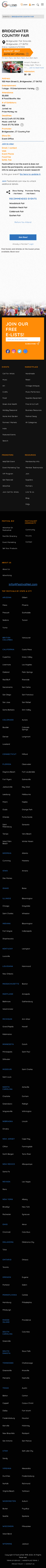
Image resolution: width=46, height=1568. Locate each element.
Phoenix (25, 605)
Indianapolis (27, 931)
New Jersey (9, 1139)
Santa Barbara (8, 710)
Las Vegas (26, 1181)
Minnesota (8, 1044)
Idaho (6, 888)
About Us (6, 563)
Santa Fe (6, 1171)
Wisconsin (8, 1526)
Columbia (26, 1332)
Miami (5, 802)
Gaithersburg (27, 1001)
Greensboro (7, 1104)
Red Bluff (6, 679)
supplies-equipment (34, 398)
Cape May (26, 1139)
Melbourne (26, 794)
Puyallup (25, 1508)
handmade (30, 374)
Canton (25, 1395)
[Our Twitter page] (20, 351)
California (8, 649)
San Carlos (26, 687)
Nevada (6, 1181)
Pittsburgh (7, 1310)
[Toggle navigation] (42, 4)
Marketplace (31, 367)
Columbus (26, 1232)
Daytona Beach (9, 772)
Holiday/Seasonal (10, 410)
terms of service (13, 1560)
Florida (7, 764)
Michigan (7, 1019)
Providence (26, 1320)
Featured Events (9, 435)
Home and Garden (10, 416)
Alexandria (26, 1468)
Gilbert (24, 597)
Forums (29, 536)
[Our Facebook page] (8, 351)
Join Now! (23, 237)
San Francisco (27, 694)
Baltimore (6, 1001)
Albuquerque (27, 1164)
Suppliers (29, 480)
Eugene (25, 1277)
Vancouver (26, 637)
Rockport (25, 1433)
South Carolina (8, 1333)
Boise (24, 888)
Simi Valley (26, 710)
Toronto (6, 1267)
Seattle (5, 1516)
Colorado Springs (25, 728)
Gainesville (26, 779)
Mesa (5, 605)
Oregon (7, 1277)
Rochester (7, 1214)
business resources (34, 410)
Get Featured (8, 480)
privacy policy (17, 1564)
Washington (9, 1501)
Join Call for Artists (11, 492)
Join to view (7, 143)
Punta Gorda (27, 817)
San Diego (7, 694)
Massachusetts (10, 984)
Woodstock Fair (17, 203)
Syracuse (26, 1214)
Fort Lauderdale (28, 772)
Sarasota (25, 824)
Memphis (6, 1378)
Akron (24, 1224)
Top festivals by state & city (17, 591)
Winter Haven (27, 841)
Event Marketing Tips (11, 468)
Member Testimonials (34, 468)
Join (4, 181)
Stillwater (6, 1059)
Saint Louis (7, 1077)
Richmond (26, 1483)
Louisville (6, 956)
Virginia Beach (8, 1491)
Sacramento (8, 687)
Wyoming (7, 1544)
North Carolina (8, 1088)
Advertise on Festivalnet (8, 529)
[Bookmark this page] (25, 351)
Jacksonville (7, 787)
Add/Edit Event (9, 461)
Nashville (25, 1378)
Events (5, 367)
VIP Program (8, 474)
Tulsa (5, 1249)
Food (5, 398)
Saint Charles (8, 913)
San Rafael (26, 702)
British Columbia (8, 638)
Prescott (6, 612)
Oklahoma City (28, 1242)
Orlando (6, 817)
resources (30, 455)
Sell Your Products (10, 548)
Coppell (6, 1403)
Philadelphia (27, 1302)
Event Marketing (9, 542)
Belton (5, 1395)
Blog (27, 498)
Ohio (5, 1224)
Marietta (25, 861)
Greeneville (7, 1370)
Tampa (5, 834)
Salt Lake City (27, 1451)
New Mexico (9, 1164)
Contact (29, 542)
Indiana (7, 923)
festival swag (31, 416)
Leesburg (6, 794)
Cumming (7, 861)
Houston (25, 1418)
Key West (26, 787)
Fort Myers (7, 779)
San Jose (6, 702)
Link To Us (30, 492)
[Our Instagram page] (14, 351)
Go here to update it (30, 174)
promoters (7, 455)
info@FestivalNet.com (23, 584)
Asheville (25, 1087)
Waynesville (7, 1111)
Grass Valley (27, 657)
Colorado (8, 720)
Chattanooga (27, 1363)
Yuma (5, 627)
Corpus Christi (27, 1403)
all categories (31, 422)
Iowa (5, 871)
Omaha (6, 1129)
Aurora (24, 720)
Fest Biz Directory (10, 536)
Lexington (26, 949)
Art (4, 386)
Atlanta (25, 853)
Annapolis (26, 994)
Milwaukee (26, 1526)
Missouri (7, 1069)
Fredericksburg (9, 1418)
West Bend (7, 1534)
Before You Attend (23, 222)
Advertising (7, 575)
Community (30, 530)
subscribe (31, 344)
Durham (25, 1096)
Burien (5, 1508)
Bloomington (27, 898)
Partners (29, 486)
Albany (25, 1199)
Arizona (7, 597)
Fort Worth (26, 1410)
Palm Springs (27, 672)
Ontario (7, 1259)
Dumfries (6, 1476)
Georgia (7, 853)
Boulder (6, 727)
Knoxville (25, 1370)
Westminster (8, 1009)
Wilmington (26, 1111)
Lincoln (25, 1121)
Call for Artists (8, 374)
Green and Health (10, 404)
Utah (5, 1451)
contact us (30, 1564)
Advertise (6, 486)
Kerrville (6, 1425)
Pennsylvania (10, 1295)
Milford (25, 754)
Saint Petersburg (7, 825)
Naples (25, 802)
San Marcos (27, 1441)
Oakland (6, 672)
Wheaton (26, 913)
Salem (24, 1285)
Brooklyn (6, 1207)
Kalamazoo (7, 1034)
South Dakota (6, 1352)
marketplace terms (29, 1560)
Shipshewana (8, 938)
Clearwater (26, 764)
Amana (25, 871)
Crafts (5, 392)
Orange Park (27, 809)
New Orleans (8, 974)
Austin (24, 1388)
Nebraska (8, 1121)
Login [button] (31, 244)
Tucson (25, 620)
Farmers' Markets (10, 422)
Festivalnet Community (31, 522)
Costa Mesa (27, 649)
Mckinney (26, 1425)
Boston (25, 984)
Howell (24, 1026)
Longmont (26, 736)
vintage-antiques (32, 386)
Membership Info (32, 461)
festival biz (8, 521)
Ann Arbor (26, 1019)
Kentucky (8, 949)
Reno (5, 1189)
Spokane (25, 1516)
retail (28, 380)
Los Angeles (27, 664)
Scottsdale (26, 612)
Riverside (25, 679)
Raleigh (25, 1104)
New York (8, 1199)
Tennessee (8, 1363)
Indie (5, 428)
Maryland (8, 994)
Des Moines (7, 878)
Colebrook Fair (16, 211)
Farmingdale (27, 1146)
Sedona (6, 620)
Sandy (5, 1458)
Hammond (26, 966)
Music (5, 380)
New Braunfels (9, 1433)
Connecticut (9, 754)
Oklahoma (8, 1242)
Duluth (24, 1044)
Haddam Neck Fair (18, 207)
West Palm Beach (7, 842)
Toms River (26, 1154)
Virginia (7, 1468)
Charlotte (6, 1096)
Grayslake (26, 906)
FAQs (28, 504)
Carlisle (25, 1295)
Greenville (7, 1341)
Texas (6, 1388)
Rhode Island (6, 1321)
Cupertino (6, 657)
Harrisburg (7, 1302)
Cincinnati (6, 1232)
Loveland (6, 744)
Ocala (5, 809)
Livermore (7, 664)
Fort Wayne (7, 931)
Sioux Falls (26, 1351)
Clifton (5, 1146)
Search (5, 441)
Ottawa (25, 1259)
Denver (5, 736)
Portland (6, 1285)
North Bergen (8, 1154)
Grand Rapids (8, 1026)
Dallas (5, 1410)
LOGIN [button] (25, 5)
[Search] (38, 4)
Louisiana (8, 966)
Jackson (25, 1544)
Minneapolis (7, 1052)
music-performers (33, 392)
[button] (27, 54)
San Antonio (7, 1441)
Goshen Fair (15, 215)
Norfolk (5, 1483)
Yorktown (26, 1491)
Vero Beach (26, 834)
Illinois (7, 898)
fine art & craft (32, 404)
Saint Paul (26, 1052)
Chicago (6, 906)
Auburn (25, 1501)
